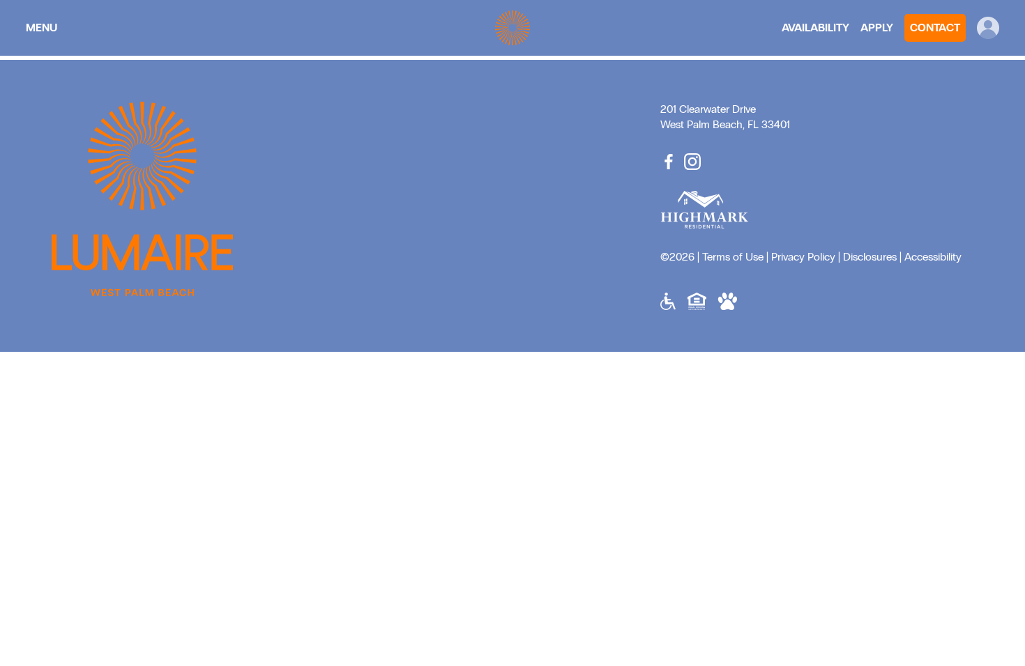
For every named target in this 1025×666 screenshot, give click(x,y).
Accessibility (933, 256)
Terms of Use (733, 256)
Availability (815, 27)
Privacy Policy (803, 256)
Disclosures (870, 256)
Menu (41, 28)
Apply (876, 27)
